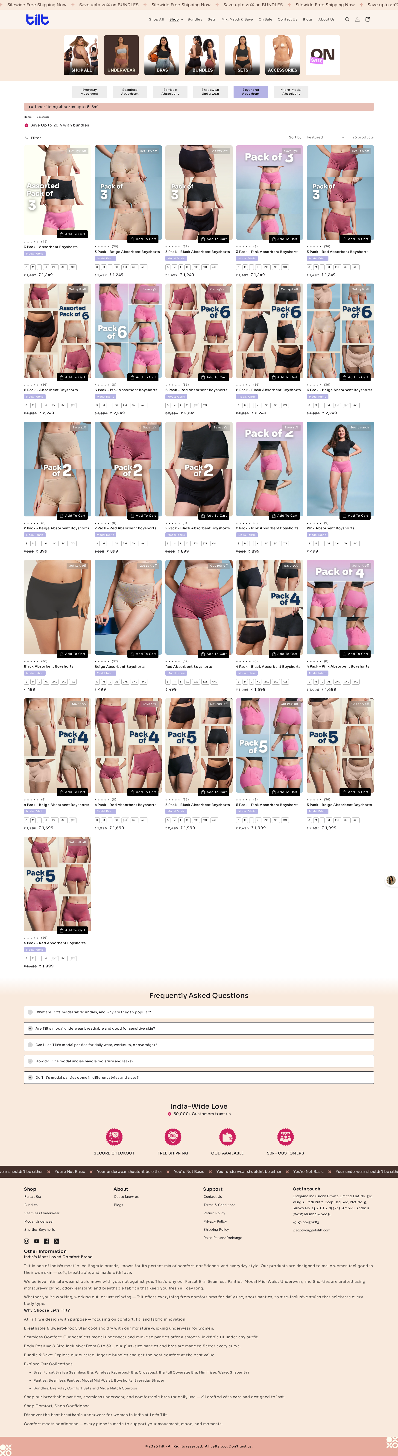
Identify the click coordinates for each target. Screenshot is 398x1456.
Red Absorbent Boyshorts (188, 667)
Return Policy (214, 1213)
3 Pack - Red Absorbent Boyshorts (338, 252)
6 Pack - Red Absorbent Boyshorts (196, 390)
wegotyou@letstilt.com (312, 1230)
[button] (176, 19)
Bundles (31, 1205)
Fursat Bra (32, 1196)
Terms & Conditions (219, 1205)
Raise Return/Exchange (223, 1238)
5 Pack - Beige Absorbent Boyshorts (339, 805)
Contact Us (213, 1196)
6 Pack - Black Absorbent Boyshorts (268, 390)
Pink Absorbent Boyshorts (330, 528)
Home (28, 117)
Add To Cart (75, 234)
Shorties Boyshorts (39, 1229)
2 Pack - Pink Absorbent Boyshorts (267, 528)
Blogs (118, 1205)
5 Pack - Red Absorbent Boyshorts (55, 943)
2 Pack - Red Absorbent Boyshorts (125, 528)
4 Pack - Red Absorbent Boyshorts (125, 805)
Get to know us (126, 1196)
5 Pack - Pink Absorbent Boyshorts (267, 805)
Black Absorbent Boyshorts (48, 666)
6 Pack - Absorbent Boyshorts (51, 390)
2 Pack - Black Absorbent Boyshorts (197, 528)
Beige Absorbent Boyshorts (120, 667)
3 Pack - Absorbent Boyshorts (51, 247)
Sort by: (296, 137)
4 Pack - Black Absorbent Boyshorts (268, 667)
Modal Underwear (39, 1221)
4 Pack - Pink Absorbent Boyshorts (338, 666)
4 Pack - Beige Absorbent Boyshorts (56, 805)
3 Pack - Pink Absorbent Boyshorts (267, 252)
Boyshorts (43, 117)
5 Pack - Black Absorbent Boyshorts (197, 805)
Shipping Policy (216, 1229)
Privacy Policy (215, 1221)
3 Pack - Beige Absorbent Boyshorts (127, 252)
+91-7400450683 (306, 1222)
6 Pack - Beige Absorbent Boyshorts (339, 390)
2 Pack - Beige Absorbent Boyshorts (56, 528)
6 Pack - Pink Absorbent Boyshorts (126, 390)
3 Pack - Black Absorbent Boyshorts (197, 252)
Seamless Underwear (42, 1213)
